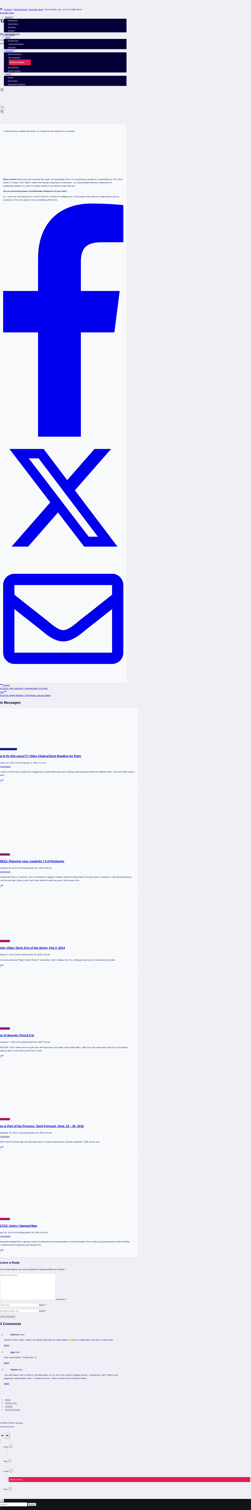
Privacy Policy (13, 81)
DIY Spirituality (12, 34)
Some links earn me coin (7, 1426)
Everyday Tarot (13, 41)
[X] (63, 557)
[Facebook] (63, 436)
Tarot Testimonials (14, 57)
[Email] (63, 678)
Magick (6, 1447)
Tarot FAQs (12, 47)
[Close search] (2, 1500)
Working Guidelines (15, 54)
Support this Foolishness (16, 84)
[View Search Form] (2, 90)
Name (42, 1305)
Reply (6, 1345)
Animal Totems (13, 24)
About (8, 1400)
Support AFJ (11, 1403)
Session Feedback (14, 71)
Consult (6, 1471)
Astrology (11, 31)
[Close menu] (0, 1441)
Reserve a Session (17, 62)
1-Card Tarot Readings (16, 44)
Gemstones (12, 27)
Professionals (12, 20)
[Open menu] (2, 107)
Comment (61, 1299)
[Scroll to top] (2, 1436)
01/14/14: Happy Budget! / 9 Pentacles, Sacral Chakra (25, 694)
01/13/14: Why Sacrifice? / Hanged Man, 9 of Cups (24, 687)
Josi (12, 1352)
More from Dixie (13, 67)
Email (42, 1311)
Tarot (5, 1461)
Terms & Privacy (12, 1410)
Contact (10, 77)
